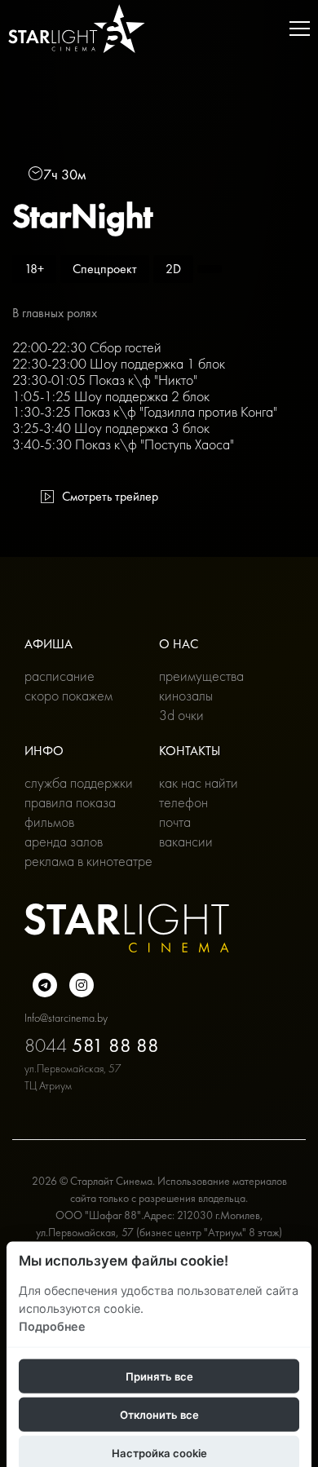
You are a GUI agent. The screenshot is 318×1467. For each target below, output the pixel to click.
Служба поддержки (78, 782)
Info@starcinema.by (66, 1017)
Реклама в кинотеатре (88, 860)
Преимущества (201, 675)
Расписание (59, 675)
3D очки (181, 714)
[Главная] (76, 28)
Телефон (183, 802)
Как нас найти (198, 782)
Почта (175, 821)
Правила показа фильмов (70, 812)
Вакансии (186, 841)
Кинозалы (186, 695)
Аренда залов (63, 841)
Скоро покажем (68, 695)
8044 (91, 1045)
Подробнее (52, 1325)
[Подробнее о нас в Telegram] (45, 985)
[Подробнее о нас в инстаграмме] (81, 985)
